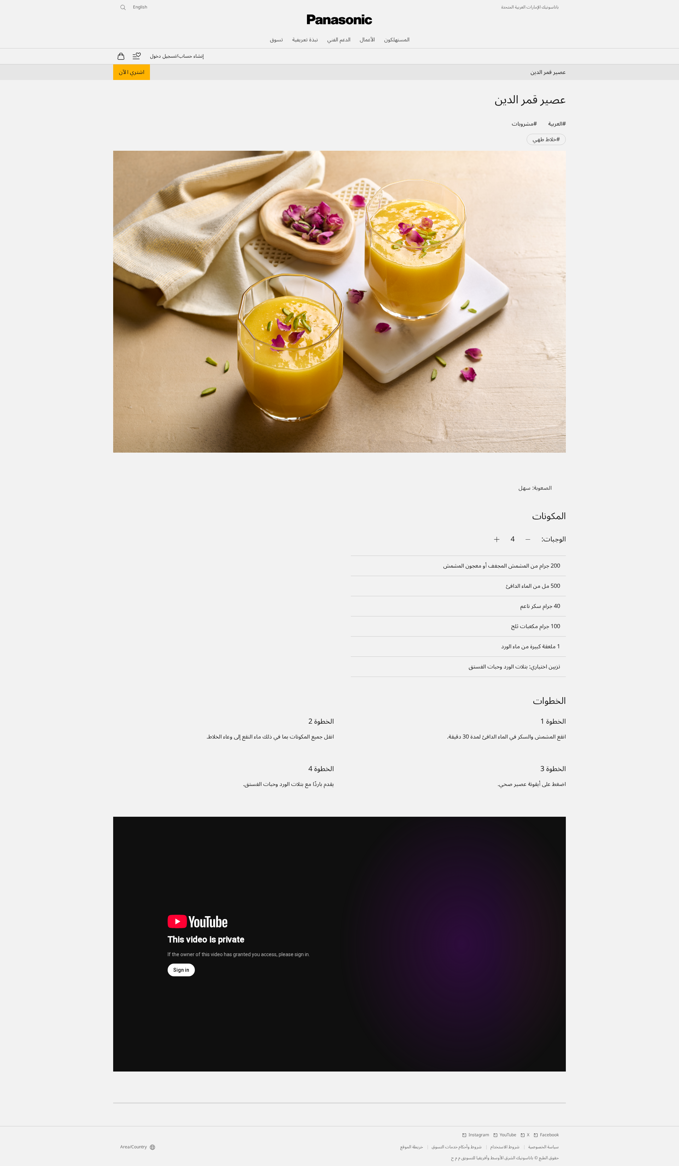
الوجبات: (553, 539)
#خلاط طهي (546, 139)
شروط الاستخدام (505, 1147)
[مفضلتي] (136, 56)
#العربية (557, 124)
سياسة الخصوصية (543, 1147)
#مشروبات (524, 124)
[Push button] (528, 539)
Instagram (479, 1135)
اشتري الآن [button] (131, 72)
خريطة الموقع (411, 1147)
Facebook (549, 1135)
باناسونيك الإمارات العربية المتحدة (530, 7)
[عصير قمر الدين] (339, 302)
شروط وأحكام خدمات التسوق (457, 1147)
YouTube (508, 1135)
